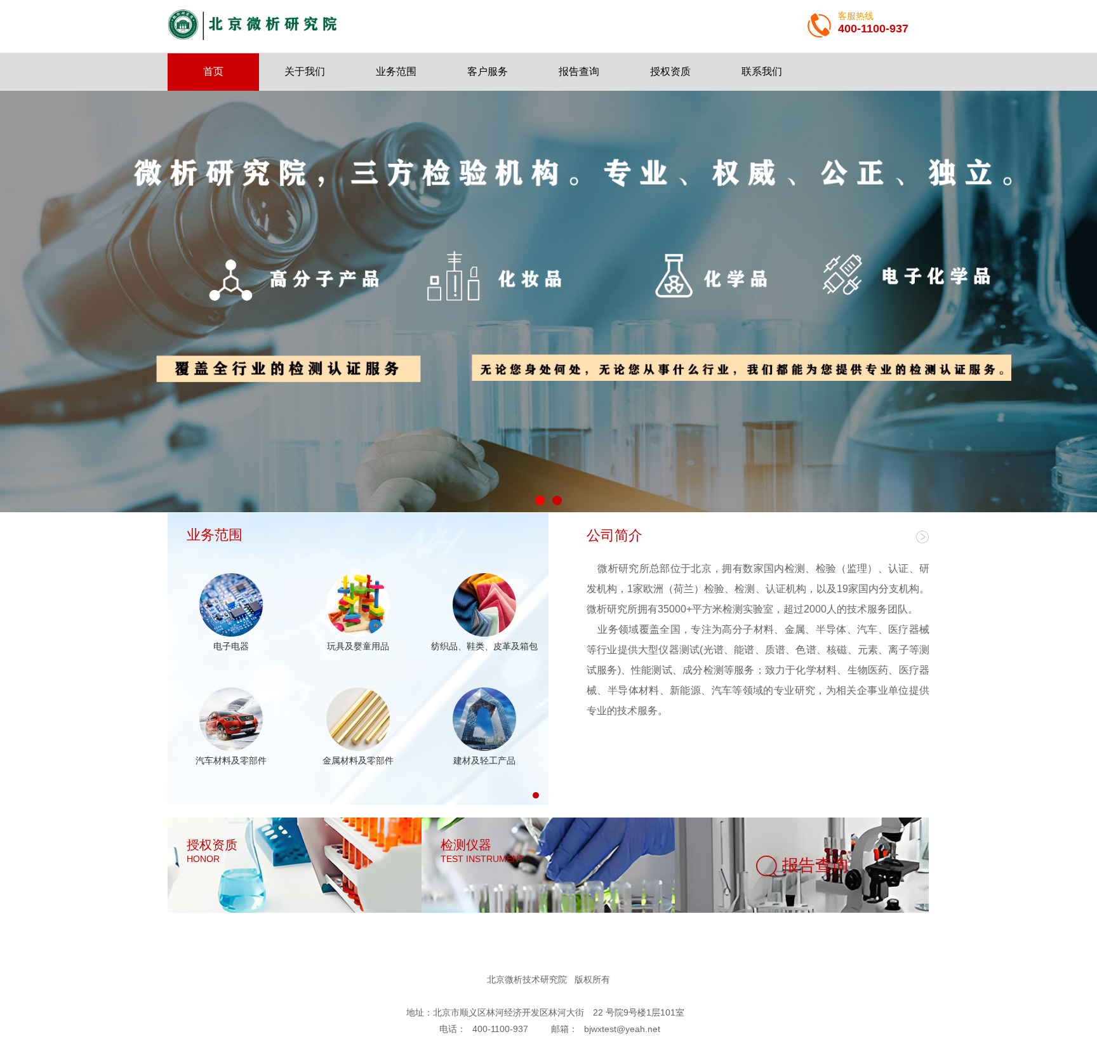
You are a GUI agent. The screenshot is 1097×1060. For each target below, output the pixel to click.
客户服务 (487, 71)
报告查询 (579, 71)
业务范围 (396, 71)
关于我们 (304, 71)
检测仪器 (482, 851)
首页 (213, 71)
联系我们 (761, 71)
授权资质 (670, 71)
